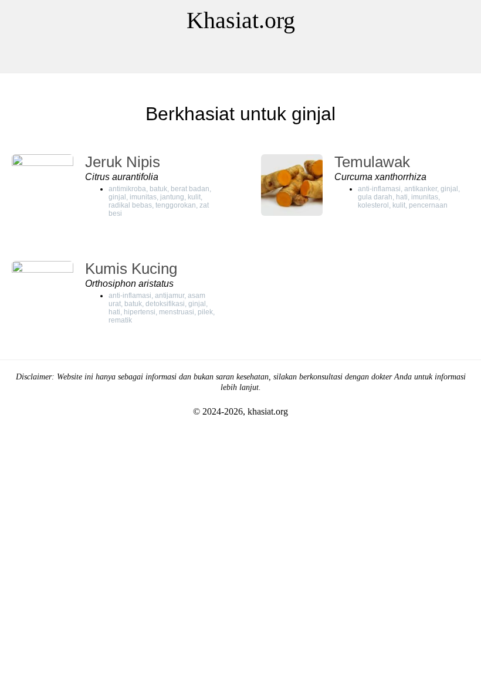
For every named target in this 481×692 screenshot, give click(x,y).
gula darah (375, 197)
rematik (120, 320)
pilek (205, 312)
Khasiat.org (241, 20)
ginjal (117, 197)
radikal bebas (130, 205)
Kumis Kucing (131, 268)
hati (402, 197)
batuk (158, 189)
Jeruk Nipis (122, 162)
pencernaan (428, 205)
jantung (172, 197)
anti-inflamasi (379, 189)
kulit (194, 197)
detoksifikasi (165, 304)
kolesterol (373, 205)
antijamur (169, 295)
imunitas (143, 197)
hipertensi (139, 312)
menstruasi (176, 312)
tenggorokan (175, 205)
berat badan (190, 189)
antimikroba (127, 189)
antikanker (420, 189)
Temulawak (372, 162)
